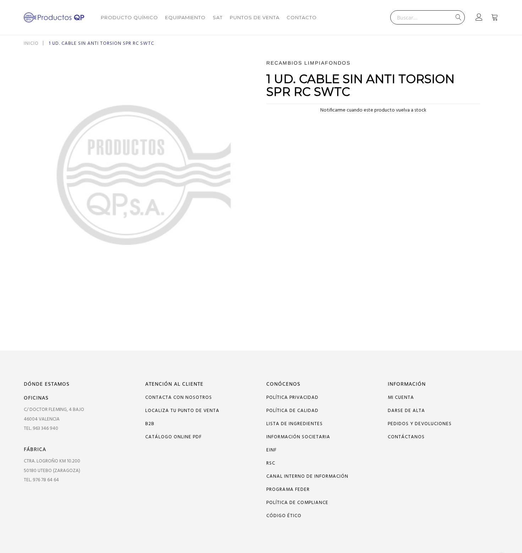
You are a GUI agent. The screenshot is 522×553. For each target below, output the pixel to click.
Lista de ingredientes (294, 424)
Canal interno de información (307, 476)
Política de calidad (292, 410)
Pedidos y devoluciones (420, 424)
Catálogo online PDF (173, 437)
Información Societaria (298, 437)
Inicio (31, 43)
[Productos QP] (54, 17)
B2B (149, 424)
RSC (270, 463)
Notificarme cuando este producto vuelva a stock (373, 110)
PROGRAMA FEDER (288, 489)
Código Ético (283, 516)
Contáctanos (406, 437)
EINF (271, 450)
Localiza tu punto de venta (182, 410)
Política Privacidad (292, 397)
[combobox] (427, 17)
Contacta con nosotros (178, 397)
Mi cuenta (401, 397)
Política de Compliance (297, 502)
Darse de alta (406, 410)
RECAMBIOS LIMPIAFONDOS (308, 63)
